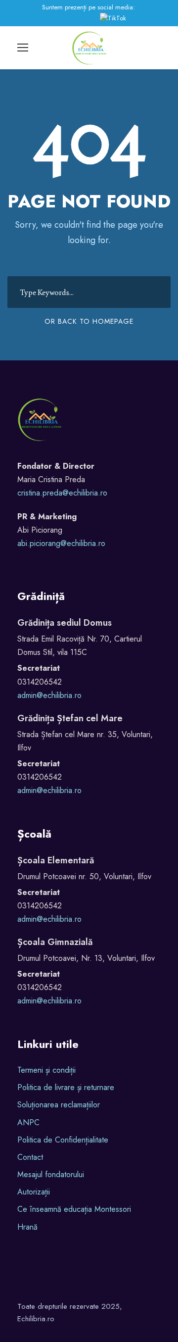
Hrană (27, 1227)
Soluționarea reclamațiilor (58, 1104)
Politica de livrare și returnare (65, 1087)
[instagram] (81, 18)
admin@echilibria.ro (49, 695)
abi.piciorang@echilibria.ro (61, 543)
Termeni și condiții (46, 1070)
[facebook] (54, 18)
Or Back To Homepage (89, 321)
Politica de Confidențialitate (62, 1139)
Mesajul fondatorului (50, 1174)
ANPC (28, 1122)
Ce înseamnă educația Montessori (74, 1209)
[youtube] (68, 18)
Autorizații (33, 1191)
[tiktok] (114, 18)
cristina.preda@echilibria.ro (62, 492)
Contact (30, 1157)
